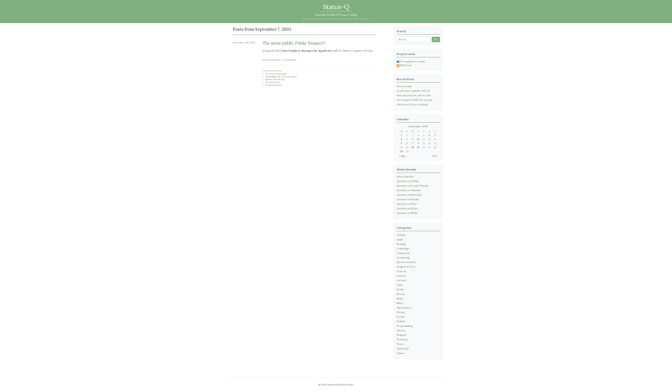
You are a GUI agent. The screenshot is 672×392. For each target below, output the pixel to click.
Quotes (401, 330)
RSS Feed (405, 65)
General (276, 59)
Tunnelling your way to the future (281, 76)
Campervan (403, 253)
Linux (400, 284)
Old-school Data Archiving (412, 104)
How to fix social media (276, 74)
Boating (401, 244)
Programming (405, 325)
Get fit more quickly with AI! (413, 90)
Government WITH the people (415, 100)
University (403, 348)
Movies (401, 294)
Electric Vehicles (406, 262)
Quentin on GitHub (408, 181)
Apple (400, 239)
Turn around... (405, 86)
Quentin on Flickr (407, 203)
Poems (400, 316)
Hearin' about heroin (275, 79)
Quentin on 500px (407, 208)
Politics (401, 321)
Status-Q (336, 7)
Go (435, 39)
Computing (403, 257)
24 (412, 147)
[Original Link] (271, 50)
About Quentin (405, 176)
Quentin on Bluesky (408, 199)
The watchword (272, 82)
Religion (401, 335)
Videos (400, 353)
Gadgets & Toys (406, 266)
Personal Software (273, 85)
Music (400, 298)
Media (400, 289)
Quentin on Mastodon (409, 194)
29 (401, 151)
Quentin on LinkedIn (408, 190)
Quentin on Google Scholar (413, 185)
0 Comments (290, 59)
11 (418, 139)
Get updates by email (412, 61)
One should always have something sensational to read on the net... (336, 18)
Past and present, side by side (414, 95)
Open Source (404, 307)
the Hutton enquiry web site (355, 50)
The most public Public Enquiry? (293, 43)
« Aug (402, 156)
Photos (401, 312)
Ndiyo (400, 303)
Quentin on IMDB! (407, 213)
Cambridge (403, 248)
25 (418, 147)
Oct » (435, 156)
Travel (400, 344)
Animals (401, 234)
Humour (401, 275)
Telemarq (402, 339)
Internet (401, 280)
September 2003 (418, 126)
